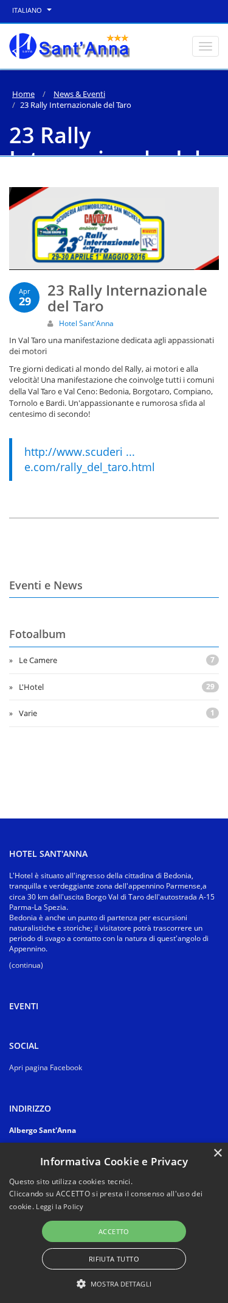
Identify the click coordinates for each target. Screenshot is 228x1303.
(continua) (26, 965)
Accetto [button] (114, 1231)
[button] (114, 1283)
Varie (117, 713)
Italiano (28, 10)
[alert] (114, 1223)
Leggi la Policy (59, 1206)
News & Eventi (79, 93)
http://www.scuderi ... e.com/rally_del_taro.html (89, 459)
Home (23, 93)
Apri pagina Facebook (45, 1067)
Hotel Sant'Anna (86, 323)
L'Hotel (117, 686)
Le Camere (117, 660)
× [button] (217, 1153)
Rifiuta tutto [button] (114, 1258)
